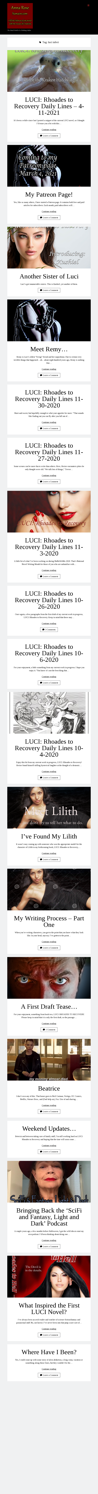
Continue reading (49, 130)
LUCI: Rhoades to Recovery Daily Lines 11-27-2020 (49, 452)
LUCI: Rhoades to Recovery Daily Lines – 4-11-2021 (49, 71)
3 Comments (50, 630)
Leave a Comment (50, 136)
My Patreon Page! (49, 166)
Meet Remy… (49, 320)
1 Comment (50, 1030)
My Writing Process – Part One (49, 889)
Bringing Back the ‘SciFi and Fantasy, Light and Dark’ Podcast (49, 1182)
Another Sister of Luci (49, 247)
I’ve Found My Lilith (49, 808)
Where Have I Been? (49, 1352)
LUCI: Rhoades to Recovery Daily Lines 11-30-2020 (49, 399)
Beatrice (49, 1060)
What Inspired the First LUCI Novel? (49, 1276)
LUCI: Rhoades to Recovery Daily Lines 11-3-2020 (49, 512)
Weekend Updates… (49, 1128)
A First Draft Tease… (49, 978)
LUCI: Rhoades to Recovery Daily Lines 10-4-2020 (49, 713)
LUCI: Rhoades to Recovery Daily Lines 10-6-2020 (49, 653)
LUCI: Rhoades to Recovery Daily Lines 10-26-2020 (49, 600)
